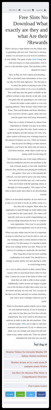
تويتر (31, 394)
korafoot (39, 10)
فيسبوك (41, 394)
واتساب (20, 394)
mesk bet (35, 59)
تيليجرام (10, 394)
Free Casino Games (37, 386)
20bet (23, 324)
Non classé (27, 10)
